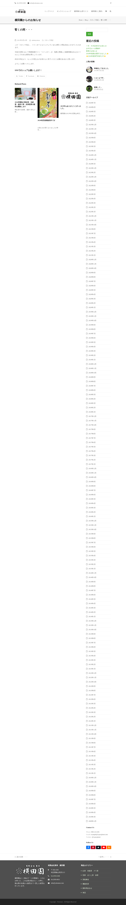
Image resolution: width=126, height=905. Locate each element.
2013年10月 (92, 629)
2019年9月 (92, 325)
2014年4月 (92, 603)
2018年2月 (92, 407)
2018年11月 (92, 368)
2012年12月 (92, 673)
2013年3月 (92, 660)
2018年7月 (92, 386)
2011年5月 (92, 756)
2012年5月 (92, 703)
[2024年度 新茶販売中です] (48, 102)
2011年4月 (92, 760)
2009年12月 (92, 821)
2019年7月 (92, 333)
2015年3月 (92, 560)
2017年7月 (92, 438)
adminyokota (36, 40)
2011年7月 (92, 747)
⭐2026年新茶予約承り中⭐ (96, 56)
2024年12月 (92, 155)
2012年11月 (92, 677)
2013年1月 (92, 669)
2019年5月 (92, 342)
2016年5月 (92, 499)
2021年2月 (92, 251)
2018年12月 (92, 364)
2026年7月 (92, 103)
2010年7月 (92, 799)
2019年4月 (92, 346)
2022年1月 (92, 212)
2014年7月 (92, 590)
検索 (89, 34)
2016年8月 (92, 486)
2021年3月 (92, 246)
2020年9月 (92, 272)
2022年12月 (92, 177)
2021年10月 (92, 225)
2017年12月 (92, 416)
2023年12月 (92, 168)
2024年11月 (92, 159)
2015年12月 (92, 521)
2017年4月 (92, 451)
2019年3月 (92, 351)
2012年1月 (92, 721)
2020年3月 (92, 299)
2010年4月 (92, 812)
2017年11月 (92, 420)
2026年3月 (92, 120)
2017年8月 (92, 434)
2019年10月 (92, 320)
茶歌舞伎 (86, 879)
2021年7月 (92, 233)
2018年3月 (92, 403)
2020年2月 (92, 303)
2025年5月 (92, 146)
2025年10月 (92, 133)
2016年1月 (92, 516)
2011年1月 (92, 773)
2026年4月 (92, 116)
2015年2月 (92, 564)
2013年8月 (92, 638)
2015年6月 (92, 547)
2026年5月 (92, 111)
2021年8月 (92, 229)
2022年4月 (92, 198)
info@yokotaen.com (57, 883)
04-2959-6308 (55, 876)
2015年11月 (92, 525)
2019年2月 (92, 355)
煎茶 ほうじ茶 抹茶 (90, 875)
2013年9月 (92, 634)
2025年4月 (92, 151)
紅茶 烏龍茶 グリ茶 (90, 871)
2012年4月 (92, 708)
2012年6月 (92, 699)
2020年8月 (92, 277)
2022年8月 (92, 190)
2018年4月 (92, 399)
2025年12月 (92, 124)
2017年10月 (92, 425)
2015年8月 (92, 538)
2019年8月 (92, 329)
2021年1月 (92, 255)
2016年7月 (92, 490)
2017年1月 (92, 464)
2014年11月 (92, 573)
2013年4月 (92, 656)
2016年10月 (92, 477)
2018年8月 (92, 381)
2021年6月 (92, 238)
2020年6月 (92, 286)
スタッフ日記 (48, 40)
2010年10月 (92, 786)
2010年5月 (92, 808)
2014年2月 (92, 612)
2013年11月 (92, 625)
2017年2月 (92, 460)
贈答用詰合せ (87, 888)
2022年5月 (92, 194)
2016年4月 (92, 503)
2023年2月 (92, 172)
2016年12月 (92, 468)
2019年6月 (92, 338)
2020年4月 (92, 294)
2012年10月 (92, 682)
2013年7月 (92, 643)
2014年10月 (92, 577)
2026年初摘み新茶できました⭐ (97, 53)
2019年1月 (92, 360)
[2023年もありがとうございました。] (70, 95)
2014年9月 (92, 582)
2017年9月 (92, 429)
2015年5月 (92, 551)
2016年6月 (92, 494)
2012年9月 (92, 686)
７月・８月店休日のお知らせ (96, 46)
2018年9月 (92, 377)
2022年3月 (92, 203)
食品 (84, 892)
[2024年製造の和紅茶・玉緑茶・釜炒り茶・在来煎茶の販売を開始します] (25, 93)
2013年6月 (92, 647)
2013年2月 (92, 664)
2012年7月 (92, 695)
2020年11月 (92, 264)
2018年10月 (92, 373)
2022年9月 (92, 185)
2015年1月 (92, 568)
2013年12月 (92, 621)
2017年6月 (92, 442)
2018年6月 (92, 390)
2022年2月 (92, 207)
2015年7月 (92, 542)
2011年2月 (92, 769)
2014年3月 (92, 608)
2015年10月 (92, 529)
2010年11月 (92, 782)
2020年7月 (92, 281)
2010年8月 (92, 795)
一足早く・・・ (103, 857)
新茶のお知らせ (91, 51)
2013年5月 (92, 651)
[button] (106, 11)
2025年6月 (92, 142)
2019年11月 (92, 316)
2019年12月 (92, 312)
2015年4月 (92, 555)
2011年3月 (92, 764)
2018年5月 (92, 394)
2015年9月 (92, 534)
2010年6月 (92, 804)
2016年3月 (92, 508)
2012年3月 (92, 712)
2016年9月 (92, 481)
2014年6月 (92, 595)
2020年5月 (92, 290)
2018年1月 (92, 412)
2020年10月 (92, 268)
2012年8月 (92, 690)
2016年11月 (92, 473)
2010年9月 (92, 791)
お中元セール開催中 (93, 48)
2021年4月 (92, 242)
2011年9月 (92, 738)
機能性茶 (86, 884)
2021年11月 (92, 220)
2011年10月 (92, 734)
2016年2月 (92, 512)
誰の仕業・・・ (21, 857)
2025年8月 (92, 138)
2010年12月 (92, 777)
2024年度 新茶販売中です (46, 120)
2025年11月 (92, 129)
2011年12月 (92, 725)
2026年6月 (92, 107)
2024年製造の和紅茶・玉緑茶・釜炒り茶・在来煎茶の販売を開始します (25, 104)
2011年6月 (92, 751)
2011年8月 (92, 743)
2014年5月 (92, 599)
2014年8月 (92, 586)
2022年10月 (92, 181)
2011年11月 (92, 730)
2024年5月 (92, 164)
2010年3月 (92, 817)
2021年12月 (92, 216)
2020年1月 (92, 307)
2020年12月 (92, 259)
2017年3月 (92, 455)
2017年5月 (92, 447)
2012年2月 (92, 717)
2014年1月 (92, 616)
